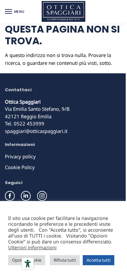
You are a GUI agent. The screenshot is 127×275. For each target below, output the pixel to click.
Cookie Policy (20, 167)
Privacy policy (20, 156)
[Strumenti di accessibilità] (27, 263)
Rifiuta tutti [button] (65, 260)
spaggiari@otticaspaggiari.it (36, 131)
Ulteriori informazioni (32, 247)
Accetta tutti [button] (98, 260)
